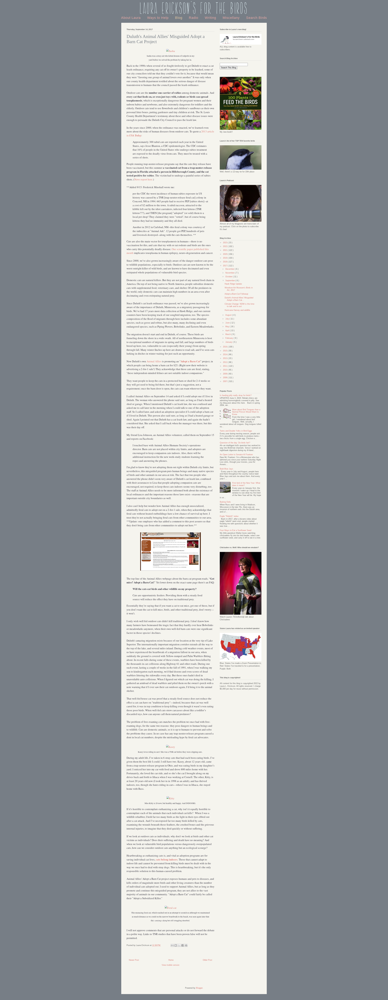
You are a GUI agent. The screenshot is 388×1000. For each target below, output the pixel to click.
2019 (225, 258)
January (229, 342)
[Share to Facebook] (182, 945)
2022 (225, 246)
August (228, 315)
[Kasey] (170, 747)
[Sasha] (170, 51)
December (230, 269)
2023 (225, 242)
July (227, 319)
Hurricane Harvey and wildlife (237, 310)
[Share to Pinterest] (186, 945)
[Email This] (172, 945)
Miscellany (232, 18)
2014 (225, 354)
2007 (225, 381)
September (230, 280)
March (228, 334)
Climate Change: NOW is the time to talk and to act (239, 305)
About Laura (131, 18)
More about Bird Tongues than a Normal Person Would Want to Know (246, 411)
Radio (194, 18)
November (230, 273)
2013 (225, 358)
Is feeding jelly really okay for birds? (235, 395)
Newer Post (134, 960)
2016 (225, 347)
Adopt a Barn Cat (190, 361)
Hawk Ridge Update (233, 284)
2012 (225, 362)
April (227, 330)
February (229, 338)
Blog (179, 18)
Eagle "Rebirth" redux (229, 516)
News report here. (143, 179)
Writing (211, 18)
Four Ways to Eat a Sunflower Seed (235, 530)
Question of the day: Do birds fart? (235, 443)
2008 (225, 377)
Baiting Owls (225, 502)
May (227, 326)
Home (171, 960)
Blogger (199, 988)
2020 (225, 254)
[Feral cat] (171, 908)
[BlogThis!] (175, 945)
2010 (225, 370)
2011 (225, 366)
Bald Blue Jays (226, 469)
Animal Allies (154, 361)
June (227, 323)
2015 (225, 351)
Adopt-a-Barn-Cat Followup (236, 294)
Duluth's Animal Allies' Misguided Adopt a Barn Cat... (239, 299)
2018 (225, 262)
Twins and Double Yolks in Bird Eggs (236, 431)
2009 (225, 374)
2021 (225, 250)
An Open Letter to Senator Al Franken (236, 454)
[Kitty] (170, 798)
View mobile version (170, 965)
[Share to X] (179, 945)
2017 (225, 266)
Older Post (207, 960)
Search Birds (256, 18)
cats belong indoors (166, 859)
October (229, 276)
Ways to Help (158, 18)
